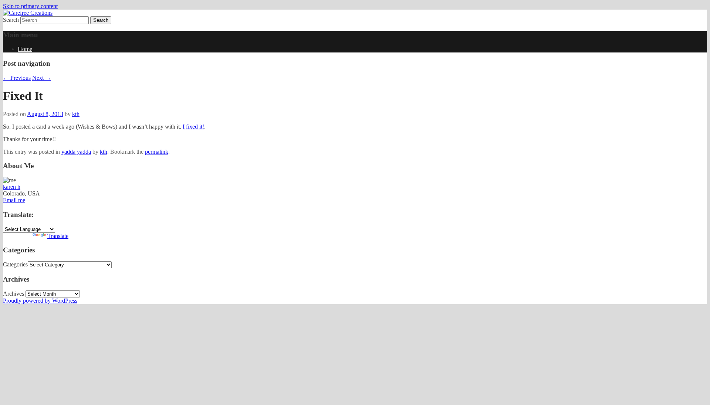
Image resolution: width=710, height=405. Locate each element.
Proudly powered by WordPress (40, 300)
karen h (11, 187)
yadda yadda (76, 152)
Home (25, 49)
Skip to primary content (30, 6)
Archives (13, 293)
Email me (14, 200)
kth (76, 114)
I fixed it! (193, 126)
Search (11, 20)
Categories (15, 264)
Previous (17, 78)
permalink (156, 152)
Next (41, 78)
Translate (57, 236)
